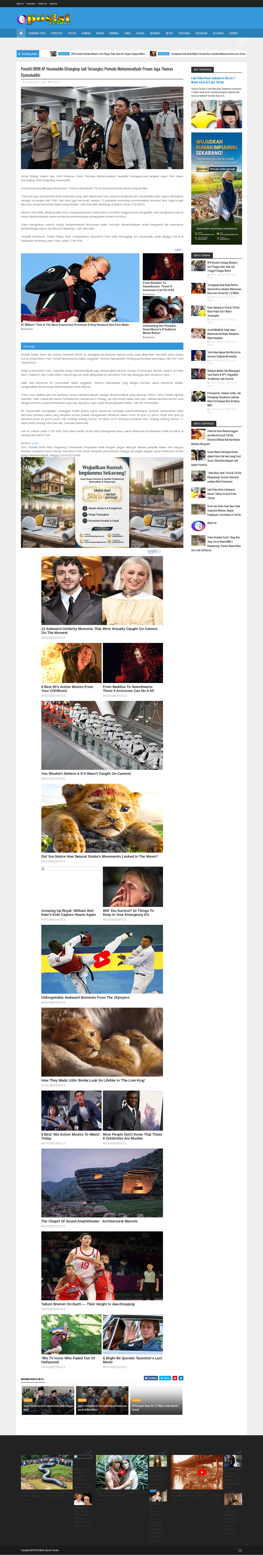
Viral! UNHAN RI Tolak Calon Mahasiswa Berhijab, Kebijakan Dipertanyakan (223, 334)
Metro (169, 33)
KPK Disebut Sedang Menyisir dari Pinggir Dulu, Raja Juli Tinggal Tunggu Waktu (222, 266)
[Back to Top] (240, 1550)
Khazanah (184, 33)
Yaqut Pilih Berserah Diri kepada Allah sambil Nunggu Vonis (48, 1407)
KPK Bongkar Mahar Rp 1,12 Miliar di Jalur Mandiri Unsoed (155, 1407)
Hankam (86, 33)
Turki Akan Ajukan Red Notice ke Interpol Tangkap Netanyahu (224, 354)
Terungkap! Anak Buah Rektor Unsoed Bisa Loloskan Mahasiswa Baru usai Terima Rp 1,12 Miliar (145, 53)
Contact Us (42, 3)
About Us (211, 523)
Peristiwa (56, 33)
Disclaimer (30, 3)
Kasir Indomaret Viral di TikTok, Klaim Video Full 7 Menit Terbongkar (223, 311)
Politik (72, 33)
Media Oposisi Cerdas (49, 1550)
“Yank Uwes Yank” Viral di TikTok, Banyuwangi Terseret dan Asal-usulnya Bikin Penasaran (224, 477)
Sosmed (233, 33)
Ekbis (128, 33)
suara (35, 443)
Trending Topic (37, 33)
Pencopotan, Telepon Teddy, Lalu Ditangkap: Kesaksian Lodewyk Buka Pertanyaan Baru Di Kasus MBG (224, 399)
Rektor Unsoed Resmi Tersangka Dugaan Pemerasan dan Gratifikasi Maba (102, 1407)
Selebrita (218, 33)
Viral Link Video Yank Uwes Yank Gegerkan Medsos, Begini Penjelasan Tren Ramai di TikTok (224, 510)
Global (140, 33)
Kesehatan (201, 33)
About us (20, 3)
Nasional (155, 33)
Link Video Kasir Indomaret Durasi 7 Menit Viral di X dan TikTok (213, 80)
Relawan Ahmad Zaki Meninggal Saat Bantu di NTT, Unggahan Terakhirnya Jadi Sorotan (223, 375)
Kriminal (114, 33)
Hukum (100, 33)
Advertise (53, 3)
